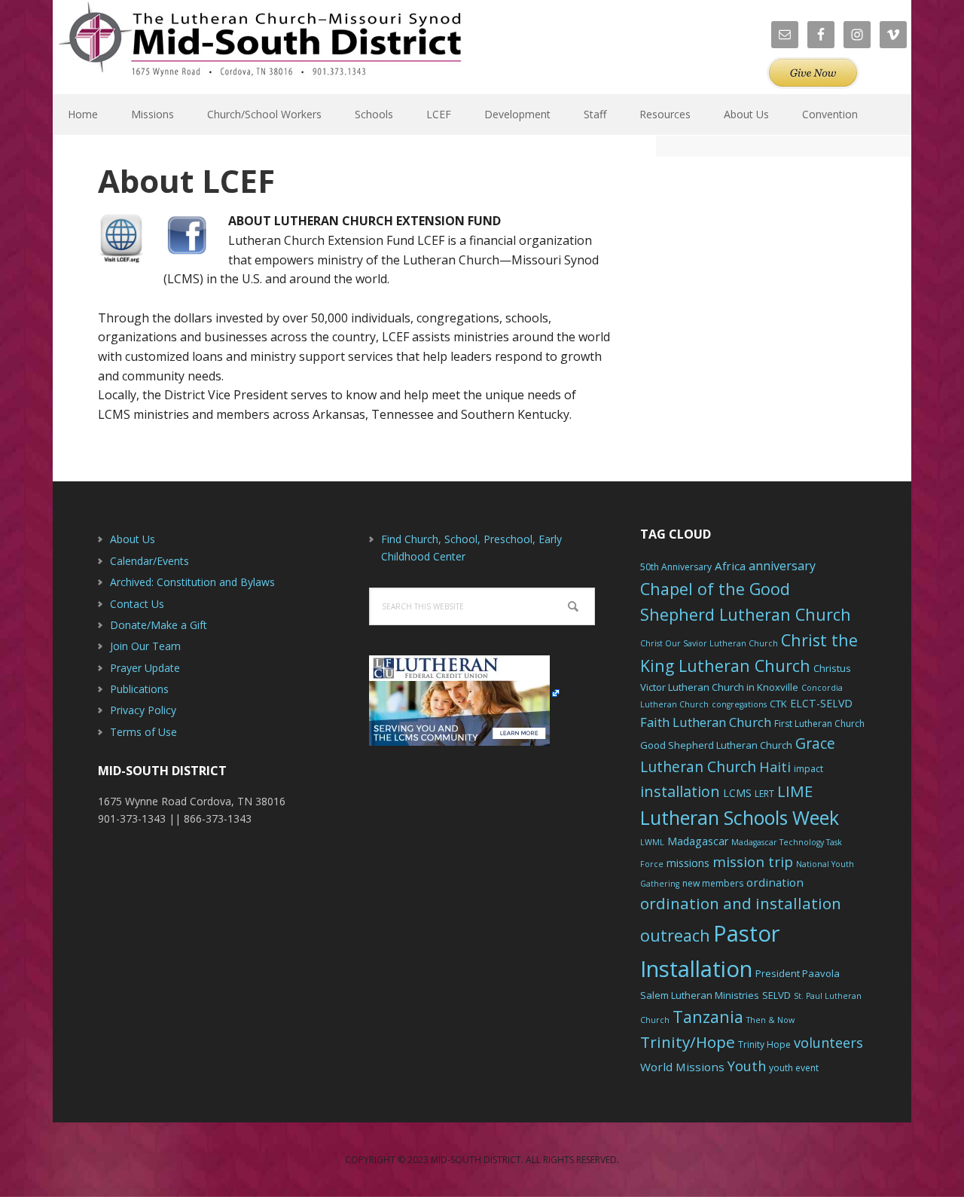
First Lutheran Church (819, 723)
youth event (794, 1067)
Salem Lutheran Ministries (699, 995)
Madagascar (697, 841)
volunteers (828, 1043)
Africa (730, 565)
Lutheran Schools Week (739, 817)
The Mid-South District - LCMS (260, 47)
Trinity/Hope (687, 1041)
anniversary (782, 565)
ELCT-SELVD (821, 703)
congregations (739, 704)
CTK (778, 703)
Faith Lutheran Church (705, 722)
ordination (775, 882)
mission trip (752, 862)
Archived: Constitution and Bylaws (192, 582)
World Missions (682, 1066)
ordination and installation (740, 903)
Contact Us (137, 604)
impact (808, 768)
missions (688, 863)
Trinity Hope (764, 1044)
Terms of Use (143, 732)
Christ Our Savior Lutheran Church (709, 643)
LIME (795, 791)
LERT (764, 793)
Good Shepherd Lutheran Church (716, 745)
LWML (652, 842)
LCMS (737, 793)
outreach (675, 935)
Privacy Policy (143, 710)
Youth (747, 1066)
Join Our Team (145, 646)
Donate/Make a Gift (158, 625)
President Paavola (797, 973)
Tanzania (708, 1017)
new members (712, 883)
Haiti (775, 767)
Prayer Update (145, 668)
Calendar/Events (149, 561)
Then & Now (770, 1020)
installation (680, 791)
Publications (139, 689)
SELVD (776, 995)
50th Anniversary (676, 566)
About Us (132, 539)
